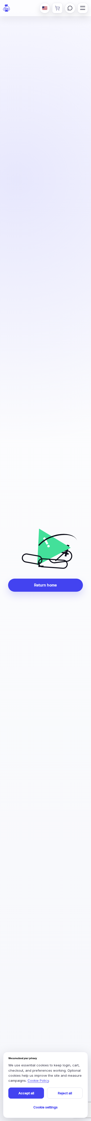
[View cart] (57, 8)
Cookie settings (45, 1107)
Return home (45, 585)
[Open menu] (82, 8)
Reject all (65, 1093)
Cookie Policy (38, 1080)
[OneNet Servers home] (6, 8)
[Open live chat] (70, 8)
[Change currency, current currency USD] (44, 8)
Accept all (26, 1093)
